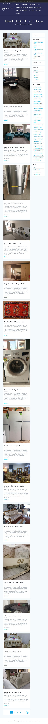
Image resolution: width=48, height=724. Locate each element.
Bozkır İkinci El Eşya (37, 98)
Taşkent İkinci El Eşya (38, 153)
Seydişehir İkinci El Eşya (38, 150)
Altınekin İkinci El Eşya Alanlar (13, 582)
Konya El (7, 9)
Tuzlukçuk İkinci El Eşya (38, 155)
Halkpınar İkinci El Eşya (38, 129)
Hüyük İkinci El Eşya (37, 131)
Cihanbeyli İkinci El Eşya (38, 103)
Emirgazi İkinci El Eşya (38, 117)
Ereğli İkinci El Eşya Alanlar (12, 243)
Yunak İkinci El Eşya (37, 160)
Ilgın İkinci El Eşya (37, 134)
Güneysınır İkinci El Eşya (38, 124)
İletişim (18, 13)
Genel (35, 122)
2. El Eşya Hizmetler (34, 10)
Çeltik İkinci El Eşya (37, 101)
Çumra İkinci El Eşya (38, 105)
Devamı (5, 64)
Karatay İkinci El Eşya (35, 7)
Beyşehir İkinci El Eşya (38, 96)
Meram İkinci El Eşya (35, 4)
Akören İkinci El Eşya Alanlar (13, 616)
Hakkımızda (25, 4)
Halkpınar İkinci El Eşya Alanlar (14, 51)
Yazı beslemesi (37, 169)
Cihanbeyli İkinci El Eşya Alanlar (14, 486)
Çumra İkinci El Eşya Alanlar (13, 390)
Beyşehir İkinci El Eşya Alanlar (13, 526)
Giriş (34, 167)
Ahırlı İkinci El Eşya (37, 89)
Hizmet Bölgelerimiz (21, 10)
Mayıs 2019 (36, 77)
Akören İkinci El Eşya (38, 91)
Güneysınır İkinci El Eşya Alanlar (14, 147)
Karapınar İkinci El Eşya (38, 139)
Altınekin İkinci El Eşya (38, 94)
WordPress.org (37, 174)
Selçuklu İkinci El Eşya (22, 7)
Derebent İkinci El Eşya (38, 108)
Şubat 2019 (36, 79)
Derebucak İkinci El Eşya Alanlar (14, 322)
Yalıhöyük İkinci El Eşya (38, 157)
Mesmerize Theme (36, 721)
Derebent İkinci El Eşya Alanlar (14, 446)
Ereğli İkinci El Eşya (37, 120)
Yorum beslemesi (37, 172)
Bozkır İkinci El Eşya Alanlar (13, 692)
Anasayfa (18, 4)
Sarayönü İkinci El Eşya (38, 146)
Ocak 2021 (36, 72)
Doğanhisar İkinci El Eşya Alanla (14, 284)
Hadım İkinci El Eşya (38, 127)
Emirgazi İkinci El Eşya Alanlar (13, 203)
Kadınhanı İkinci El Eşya (38, 136)
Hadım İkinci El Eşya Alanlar (13, 106)
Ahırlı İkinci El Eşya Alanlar (12, 651)
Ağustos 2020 (36, 75)
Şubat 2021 (36, 70)
